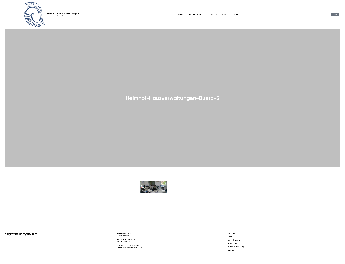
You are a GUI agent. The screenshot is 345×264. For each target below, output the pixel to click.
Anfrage (225, 15)
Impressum (232, 250)
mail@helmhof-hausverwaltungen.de (130, 245)
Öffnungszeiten (233, 243)
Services (212, 15)
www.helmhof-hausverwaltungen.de (129, 248)
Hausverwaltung (195, 15)
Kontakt (236, 15)
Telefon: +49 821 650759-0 (126, 239)
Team (230, 237)
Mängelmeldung (234, 240)
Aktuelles (181, 15)
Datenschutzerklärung (236, 247)
